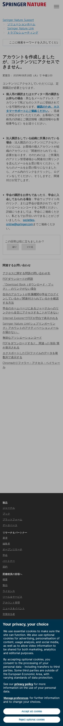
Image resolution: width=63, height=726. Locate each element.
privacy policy (23, 684)
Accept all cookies (32, 711)
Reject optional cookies (32, 719)
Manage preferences (16, 697)
